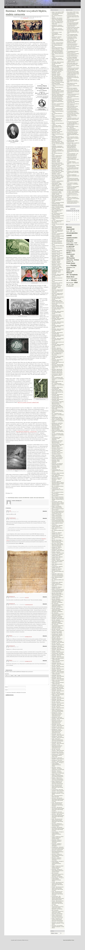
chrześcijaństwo (72, 233)
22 (72, 218)
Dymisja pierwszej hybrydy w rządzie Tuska (57, 126)
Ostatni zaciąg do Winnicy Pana (73, 96)
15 (72, 216)
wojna (72, 284)
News (25, 6)
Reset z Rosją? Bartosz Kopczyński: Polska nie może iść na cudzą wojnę (73, 130)
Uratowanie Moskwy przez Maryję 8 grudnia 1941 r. (57, 26)
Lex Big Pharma (70, 193)
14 (70, 216)
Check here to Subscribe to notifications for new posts (16, 692)
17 (76, 216)
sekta (35, 497)
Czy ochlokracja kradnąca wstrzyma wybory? (57, 470)
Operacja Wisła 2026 (71, 46)
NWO (72, 256)
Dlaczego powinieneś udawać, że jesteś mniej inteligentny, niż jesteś (73, 20)
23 (74, 218)
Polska (73, 265)
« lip (67, 221)
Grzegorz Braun (70, 242)
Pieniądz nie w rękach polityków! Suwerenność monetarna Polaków (73, 187)
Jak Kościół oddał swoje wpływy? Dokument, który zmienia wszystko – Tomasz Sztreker (73, 114)
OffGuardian (69, 260)
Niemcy (67, 256)
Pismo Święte (70, 263)
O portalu (45, 6)
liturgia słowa (70, 250)
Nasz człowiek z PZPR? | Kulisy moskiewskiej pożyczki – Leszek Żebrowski (73, 13)
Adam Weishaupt (11, 497)
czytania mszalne (71, 237)
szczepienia (73, 274)
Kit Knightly (70, 244)
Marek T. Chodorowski (70, 253)
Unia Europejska (69, 282)
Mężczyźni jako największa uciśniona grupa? (57, 375)
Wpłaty (50, 6)
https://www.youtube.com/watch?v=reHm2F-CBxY (28, 402)
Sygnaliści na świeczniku (71, 194)
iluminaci (16, 497)
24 (76, 218)
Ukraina (74, 280)
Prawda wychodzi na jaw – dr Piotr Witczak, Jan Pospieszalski (57, 22)
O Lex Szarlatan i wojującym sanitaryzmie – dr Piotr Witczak (58, 793)
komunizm (76, 244)
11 (78, 214)
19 (67, 218)
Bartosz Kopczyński (70, 228)
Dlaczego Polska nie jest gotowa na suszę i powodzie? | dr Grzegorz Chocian (73, 54)
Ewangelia (69, 241)
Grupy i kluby (39, 6)
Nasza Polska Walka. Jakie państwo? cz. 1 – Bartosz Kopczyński (72, 41)
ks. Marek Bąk (70, 246)
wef (67, 284)
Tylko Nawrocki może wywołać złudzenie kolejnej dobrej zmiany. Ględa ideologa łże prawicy (73, 179)
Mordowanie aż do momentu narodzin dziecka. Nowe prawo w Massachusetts (73, 202)
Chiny (74, 231)
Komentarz (7, 673)
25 (78, 218)
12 (67, 216)
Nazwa (6, 686)
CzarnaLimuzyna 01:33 (29, 604)
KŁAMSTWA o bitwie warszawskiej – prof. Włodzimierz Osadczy (73, 101)
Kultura (16, 6)
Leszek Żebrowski (70, 249)
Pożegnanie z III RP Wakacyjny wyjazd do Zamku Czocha (58, 755)
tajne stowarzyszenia (40, 497)
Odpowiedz (45, 511)
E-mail (6, 689)
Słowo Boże (70, 277)
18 (78, 216)
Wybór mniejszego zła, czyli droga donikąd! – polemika (58, 63)
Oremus (76, 260)
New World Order (26, 497)
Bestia (67, 231)
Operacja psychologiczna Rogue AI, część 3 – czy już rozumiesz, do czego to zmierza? (73, 191)
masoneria (21, 497)
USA (76, 282)
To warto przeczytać (70, 278)
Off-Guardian (70, 258)
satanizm (31, 497)
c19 (71, 231)
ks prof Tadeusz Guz (70, 247)
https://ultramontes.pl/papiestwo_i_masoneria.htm (26, 431)
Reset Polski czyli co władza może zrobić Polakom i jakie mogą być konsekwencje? (72, 31)
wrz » (69, 221)
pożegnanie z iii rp (70, 267)
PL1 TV (68, 265)
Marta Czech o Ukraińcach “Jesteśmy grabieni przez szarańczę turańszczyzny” (72, 158)
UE (67, 280)
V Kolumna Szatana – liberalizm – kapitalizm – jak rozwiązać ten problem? (73, 60)
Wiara (7, 6)
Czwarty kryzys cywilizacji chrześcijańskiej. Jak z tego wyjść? (72, 38)
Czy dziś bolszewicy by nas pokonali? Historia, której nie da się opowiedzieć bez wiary (73, 150)
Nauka (21, 6)
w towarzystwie (69, 285)
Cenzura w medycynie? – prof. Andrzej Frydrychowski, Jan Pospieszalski (72, 154)
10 (76, 214)
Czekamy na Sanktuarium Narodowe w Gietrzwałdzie (56, 841)
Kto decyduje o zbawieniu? (72, 85)
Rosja (68, 269)
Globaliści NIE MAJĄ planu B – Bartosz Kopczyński (57, 479)
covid (69, 235)
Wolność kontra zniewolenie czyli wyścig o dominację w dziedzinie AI (73, 91)
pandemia (68, 261)
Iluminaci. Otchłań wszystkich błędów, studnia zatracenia (26, 12)
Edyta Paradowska (70, 239)
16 (74, 216)
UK (69, 280)
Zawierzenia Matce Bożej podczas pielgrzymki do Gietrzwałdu (71, 146)
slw (67, 274)
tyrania (75, 278)
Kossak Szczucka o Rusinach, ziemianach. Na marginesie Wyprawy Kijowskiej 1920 (72, 133)
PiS (72, 261)
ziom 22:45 (27, 597)
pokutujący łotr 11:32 (28, 636)
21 (70, 218)
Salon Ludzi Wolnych (70, 271)
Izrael (75, 242)
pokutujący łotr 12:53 (28, 661)
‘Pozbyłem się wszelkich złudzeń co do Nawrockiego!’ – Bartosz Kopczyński (73, 69)
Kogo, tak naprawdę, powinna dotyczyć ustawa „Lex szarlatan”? (57, 635)
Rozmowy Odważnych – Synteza (73, 65)
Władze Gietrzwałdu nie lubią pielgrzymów (56, 438)
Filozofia (11, 6)
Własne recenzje (31, 6)
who (70, 284)
